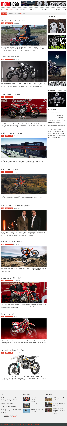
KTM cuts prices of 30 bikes (9, 169)
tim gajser (53, 135)
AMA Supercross (53, 112)
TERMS (14, 416)
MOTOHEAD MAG (23, 9)
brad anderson (60, 113)
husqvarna (51, 120)
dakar (52, 115)
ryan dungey (61, 131)
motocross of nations (62, 127)
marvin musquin (58, 125)
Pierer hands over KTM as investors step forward (15, 205)
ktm (53, 125)
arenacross (50, 113)
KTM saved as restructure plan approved (13, 133)
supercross (61, 133)
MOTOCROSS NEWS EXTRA (45, 9)
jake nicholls (59, 120)
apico (60, 112)
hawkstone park (55, 117)
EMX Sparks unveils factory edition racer (13, 20)
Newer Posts (44, 386)
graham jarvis (50, 117)
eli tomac (59, 115)
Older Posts (3, 386)
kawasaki (59, 122)
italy (56, 120)
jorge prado (55, 122)
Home (2, 9)
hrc (62, 117)
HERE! (7, 415)
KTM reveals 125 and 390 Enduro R (11, 241)
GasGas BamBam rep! (7, 314)
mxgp (53, 129)
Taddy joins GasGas (35, 404)
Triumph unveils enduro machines (10, 56)
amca (58, 112)
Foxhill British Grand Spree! (59, 403)
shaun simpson (55, 133)
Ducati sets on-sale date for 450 (11, 278)
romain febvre (57, 131)
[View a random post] (63, 9)
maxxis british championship (53, 127)
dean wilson (55, 115)
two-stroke (53, 137)
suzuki (49, 135)
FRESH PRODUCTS (56, 9)
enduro (62, 115)
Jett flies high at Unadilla (58, 398)
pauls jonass (52, 131)
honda (60, 117)
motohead (49, 129)
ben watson (56, 113)
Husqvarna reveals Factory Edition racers (13, 350)
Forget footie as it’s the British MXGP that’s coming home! (59, 410)
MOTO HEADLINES (9, 9)
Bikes (3, 23)
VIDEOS (16, 9)
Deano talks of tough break (37, 409)
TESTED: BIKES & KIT (33, 9)
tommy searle (59, 135)
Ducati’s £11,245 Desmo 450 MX (10, 94)
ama (49, 112)
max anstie (63, 125)
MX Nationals (58, 129)
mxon (62, 129)
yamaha (57, 137)
